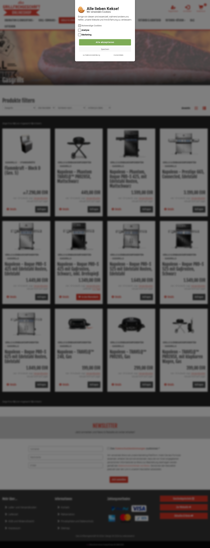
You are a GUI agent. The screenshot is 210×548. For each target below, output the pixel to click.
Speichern (105, 49)
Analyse (85, 30)
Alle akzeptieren (105, 42)
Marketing (86, 34)
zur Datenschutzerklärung (91, 55)
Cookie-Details (118, 55)
